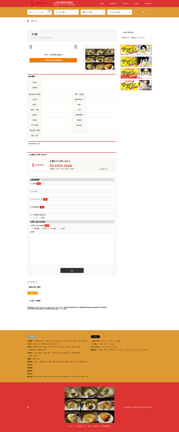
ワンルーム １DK (106, 341)
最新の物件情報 (128, 32)
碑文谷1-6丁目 (76, 353)
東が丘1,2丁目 (56, 376)
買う (85, 426)
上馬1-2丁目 (48, 341)
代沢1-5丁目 (36, 344)
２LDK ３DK (105, 347)
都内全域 (29, 371)
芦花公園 (29, 368)
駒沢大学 (29, 376)
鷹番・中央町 (33, 356)
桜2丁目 (61, 347)
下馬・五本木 (38, 353)
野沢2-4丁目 (76, 376)
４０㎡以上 (112, 344)
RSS (28, 407)
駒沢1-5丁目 (84, 376)
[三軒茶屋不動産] (89, 421)
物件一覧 (34, 21)
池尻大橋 (29, 362)
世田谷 (29, 347)
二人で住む (94, 344)
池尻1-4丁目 (73, 362)
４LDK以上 (112, 350)
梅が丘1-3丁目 (76, 347)
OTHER (136, 3)
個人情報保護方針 (106, 426)
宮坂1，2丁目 (47, 347)
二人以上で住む (95, 347)
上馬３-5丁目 (38, 376)
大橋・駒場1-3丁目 (54, 362)
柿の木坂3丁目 (66, 376)
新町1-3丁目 (36, 359)
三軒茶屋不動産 (135, 407)
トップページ (71, 426)
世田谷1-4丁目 (37, 347)
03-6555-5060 (61, 165)
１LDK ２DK (103, 344)
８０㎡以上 (136, 350)
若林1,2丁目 (76, 341)
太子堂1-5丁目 (67, 341)
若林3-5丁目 (32, 350)
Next (75, 47)
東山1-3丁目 (64, 362)
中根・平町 (47, 353)
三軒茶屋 (29, 341)
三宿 (35, 362)
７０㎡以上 (128, 350)
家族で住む (94, 350)
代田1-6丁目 (45, 344)
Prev (31, 47)
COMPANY (148, 3)
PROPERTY (113, 3)
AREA (102, 3)
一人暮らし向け (95, 341)
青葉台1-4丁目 (83, 362)
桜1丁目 (55, 347)
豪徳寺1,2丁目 (42, 350)
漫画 (89, 426)
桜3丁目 (68, 347)
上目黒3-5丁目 (43, 362)
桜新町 (29, 359)
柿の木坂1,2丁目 (65, 353)
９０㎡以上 (144, 350)
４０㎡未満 (117, 341)
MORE (32, 293)
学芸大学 (29, 353)
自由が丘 (29, 365)
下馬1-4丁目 (57, 341)
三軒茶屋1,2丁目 (39, 341)
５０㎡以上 (114, 347)
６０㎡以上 (120, 350)
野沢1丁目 (85, 341)
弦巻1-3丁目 (47, 376)
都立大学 (29, 374)
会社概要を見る (103, 169)
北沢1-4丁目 (54, 344)
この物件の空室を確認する (53, 60)
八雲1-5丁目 (55, 353)
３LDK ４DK (103, 350)
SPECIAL (125, 3)
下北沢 (29, 344)
